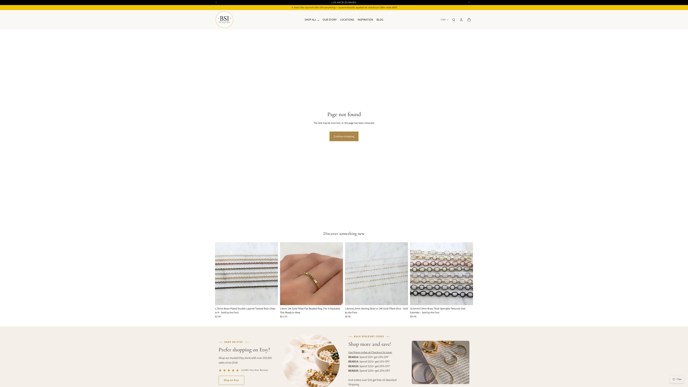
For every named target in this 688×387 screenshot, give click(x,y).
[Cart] (469, 20)
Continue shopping (344, 136)
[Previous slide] (220, 274)
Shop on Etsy (231, 380)
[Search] (454, 20)
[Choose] (272, 299)
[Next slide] (272, 274)
